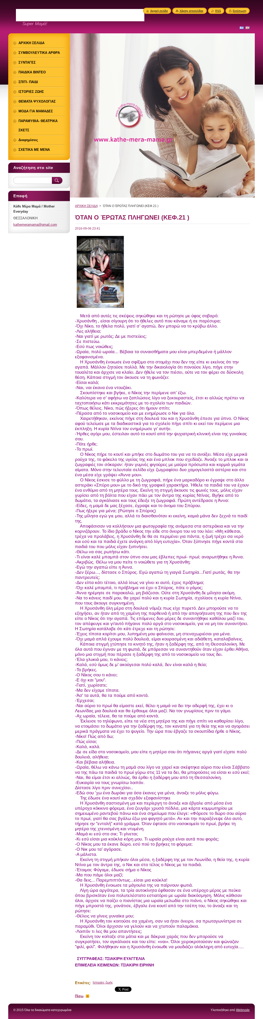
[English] (248, 28)
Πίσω (79, 996)
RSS (218, 10)
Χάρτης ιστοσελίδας (191, 10)
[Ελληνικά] (242, 28)
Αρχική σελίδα (159, 10)
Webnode (243, 1010)
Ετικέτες (82, 983)
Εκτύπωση (239, 10)
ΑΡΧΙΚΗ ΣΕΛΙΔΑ (86, 205)
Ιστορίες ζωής (103, 982)
